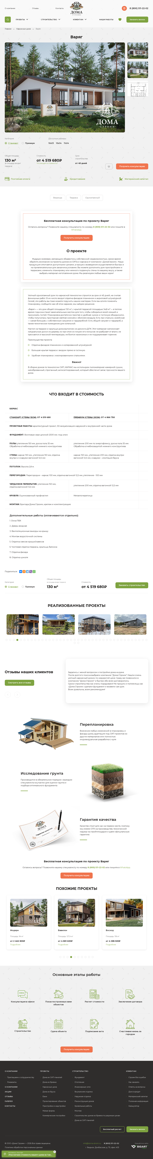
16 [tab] (60, 640)
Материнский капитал (136, 179)
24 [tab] (89, 640)
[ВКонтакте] (20, 571)
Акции (8, 1092)
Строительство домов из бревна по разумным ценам (97, 1116)
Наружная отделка (83, 1096)
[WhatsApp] (34, 571)
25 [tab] (93, 640)
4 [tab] (17, 640)
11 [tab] (42, 640)
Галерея (9, 1101)
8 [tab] (32, 640)
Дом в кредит (134, 1092)
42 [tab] (78, 643)
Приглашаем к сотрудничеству (20, 1077)
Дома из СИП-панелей (52, 1077)
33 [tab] (121, 640)
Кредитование (77, 179)
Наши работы (106, 19)
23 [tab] (85, 640)
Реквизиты (11, 1082)
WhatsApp (76, 230)
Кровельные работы (83, 1106)
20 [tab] (75, 640)
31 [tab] (114, 640)
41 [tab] (75, 643)
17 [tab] (64, 640)
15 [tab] (57, 640)
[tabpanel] (23, 624)
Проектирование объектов (54, 1101)
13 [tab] (50, 640)
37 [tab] (136, 640)
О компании (10, 8)
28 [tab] (103, 640)
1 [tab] (7, 640)
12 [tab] (46, 640)
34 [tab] (125, 640)
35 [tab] (128, 640)
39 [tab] (143, 640)
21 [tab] (78, 640)
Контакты (59, 8)
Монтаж (78, 1111)
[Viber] (30, 571)
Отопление (79, 1082)
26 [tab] (96, 640)
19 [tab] (71, 640)
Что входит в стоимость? (47, 163)
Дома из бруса (49, 1092)
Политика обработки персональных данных (24, 1147)
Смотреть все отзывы (19, 683)
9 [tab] (35, 640)
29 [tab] (107, 640)
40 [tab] (146, 640)
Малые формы (49, 1111)
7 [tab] (28, 640)
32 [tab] (118, 640)
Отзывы (35, 8)
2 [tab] (10, 640)
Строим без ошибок (137, 1077)
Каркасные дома (23, 29)
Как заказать (133, 1082)
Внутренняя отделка (84, 1092)
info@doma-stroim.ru (92, 1143)
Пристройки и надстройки (54, 1106)
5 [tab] (21, 640)
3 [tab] (14, 640)
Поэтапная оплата (20, 179)
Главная (8, 29)
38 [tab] (139, 640)
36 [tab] (132, 640)
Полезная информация (138, 1101)
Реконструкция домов (84, 1101)
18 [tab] (67, 640)
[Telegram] (27, 571)
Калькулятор (133, 1106)
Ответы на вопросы (136, 1087)
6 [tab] (24, 640)
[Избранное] (119, 20)
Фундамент (80, 1077)
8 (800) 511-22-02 (139, 8)
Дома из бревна (49, 1082)
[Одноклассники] (24, 571)
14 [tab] (53, 640)
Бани (45, 1096)
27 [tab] (100, 640)
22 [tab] (82, 640)
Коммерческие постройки (54, 1116)
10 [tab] (39, 640)
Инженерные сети (82, 1087)
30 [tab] (111, 640)
